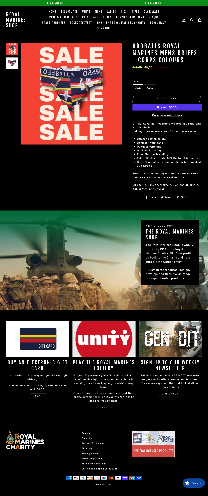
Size (135, 81)
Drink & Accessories (63, 17)
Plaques (154, 17)
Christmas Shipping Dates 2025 (99, 468)
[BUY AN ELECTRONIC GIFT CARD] (37, 339)
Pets (85, 17)
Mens (98, 11)
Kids (124, 11)
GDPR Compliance (92, 458)
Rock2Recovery (81, 22)
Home (52, 11)
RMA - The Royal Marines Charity (121, 22)
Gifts (135, 11)
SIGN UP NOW (170, 394)
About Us (87, 438)
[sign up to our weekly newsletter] (170, 339)
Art (95, 17)
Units (86, 11)
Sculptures (69, 11)
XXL (138, 87)
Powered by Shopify (104, 484)
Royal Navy (158, 22)
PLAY (104, 408)
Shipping (87, 448)
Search (86, 433)
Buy (37, 396)
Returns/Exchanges (93, 443)
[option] (55, 3)
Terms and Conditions (94, 463)
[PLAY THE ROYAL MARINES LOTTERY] (104, 339)
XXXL (150, 87)
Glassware (151, 11)
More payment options (167, 115)
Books (107, 17)
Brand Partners (53, 22)
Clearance (104, 28)
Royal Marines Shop (16, 20)
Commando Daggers (130, 17)
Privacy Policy (90, 453)
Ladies (111, 11)
